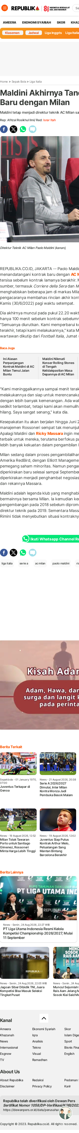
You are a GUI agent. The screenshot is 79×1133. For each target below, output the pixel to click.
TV (2, 1060)
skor (61, 22)
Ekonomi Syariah (36, 22)
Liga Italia (36, 81)
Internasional (9, 1047)
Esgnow (5, 1053)
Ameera (5, 1029)
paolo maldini (60, 563)
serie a (24, 563)
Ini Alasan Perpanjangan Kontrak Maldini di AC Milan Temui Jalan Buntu (18, 366)
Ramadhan (39, 1060)
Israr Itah (49, 120)
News (4, 1041)
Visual (36, 1053)
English (69, 1053)
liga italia (7, 563)
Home (4, 81)
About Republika (11, 1080)
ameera (9, 22)
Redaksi (38, 1080)
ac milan (40, 563)
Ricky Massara (49, 433)
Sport (68, 1041)
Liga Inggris (53, 33)
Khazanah (7, 1035)
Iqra (35, 1035)
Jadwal (33, 33)
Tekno (36, 1047)
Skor (67, 1029)
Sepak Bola (19, 81)
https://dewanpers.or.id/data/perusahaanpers (35, 1110)
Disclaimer (7, 1086)
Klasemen (12, 33)
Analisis (37, 1041)
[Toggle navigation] (4, 7)
